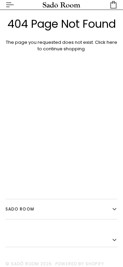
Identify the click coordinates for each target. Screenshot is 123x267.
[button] (61, 240)
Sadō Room (25, 264)
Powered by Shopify (79, 264)
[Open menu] (15, 5)
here (112, 42)
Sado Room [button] (19, 209)
